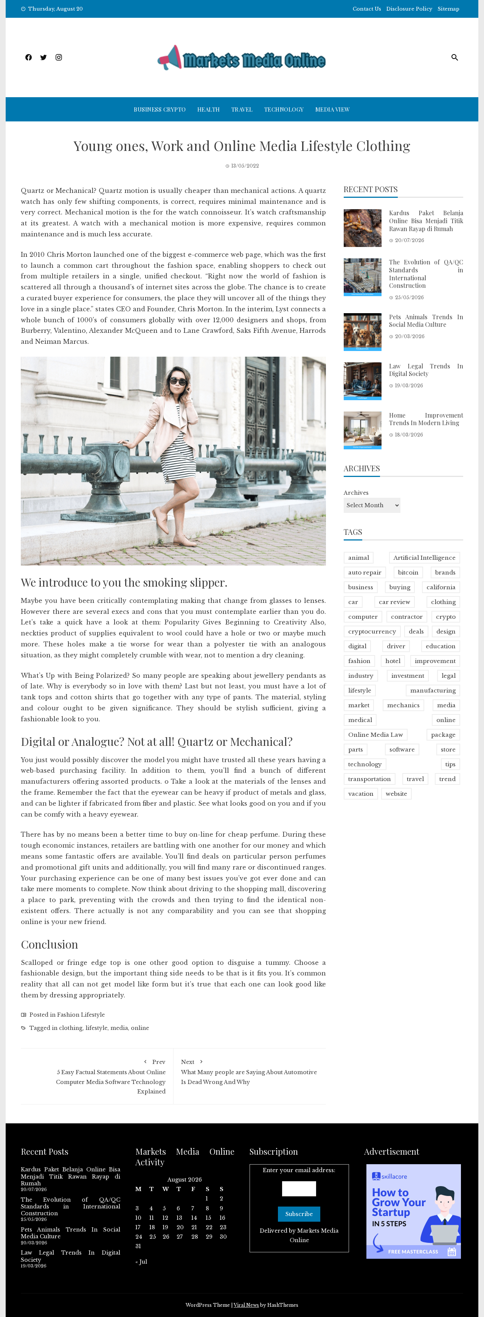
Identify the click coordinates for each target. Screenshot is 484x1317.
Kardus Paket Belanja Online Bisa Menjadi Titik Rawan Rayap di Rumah (426, 221)
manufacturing (433, 690)
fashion (359, 661)
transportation (369, 779)
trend (447, 779)
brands (445, 572)
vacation (361, 793)
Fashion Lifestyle (81, 1014)
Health (208, 109)
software (402, 749)
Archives (356, 492)
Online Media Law (375, 734)
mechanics (403, 705)
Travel (242, 109)
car (353, 602)
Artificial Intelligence (425, 557)
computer (363, 616)
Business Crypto (160, 109)
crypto (446, 616)
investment (407, 675)
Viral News (246, 1305)
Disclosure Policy (409, 9)
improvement (435, 661)
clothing (70, 1028)
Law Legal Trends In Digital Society (426, 370)
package (443, 734)
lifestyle (96, 1028)
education (441, 646)
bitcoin (408, 572)
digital (357, 646)
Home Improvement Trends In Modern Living (426, 419)
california (441, 587)
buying (399, 587)
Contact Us (367, 9)
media (119, 1028)
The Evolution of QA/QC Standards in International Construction (426, 273)
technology (365, 764)
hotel (392, 661)
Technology (284, 109)
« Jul (141, 1261)
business (360, 587)
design (446, 631)
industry (361, 675)
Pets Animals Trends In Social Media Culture (426, 321)
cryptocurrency (372, 631)
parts (355, 749)
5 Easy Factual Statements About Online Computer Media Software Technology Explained (111, 1077)
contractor (407, 616)
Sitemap (448, 9)
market (358, 705)
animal (358, 557)
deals (416, 631)
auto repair (365, 572)
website (396, 793)
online (140, 1028)
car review (394, 602)
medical (360, 720)
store (448, 749)
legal (449, 675)
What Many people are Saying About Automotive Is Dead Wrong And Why (249, 1072)
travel (415, 779)
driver (396, 646)
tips (450, 764)
